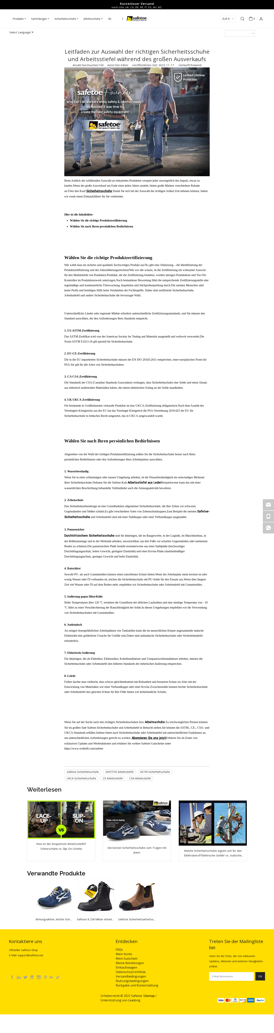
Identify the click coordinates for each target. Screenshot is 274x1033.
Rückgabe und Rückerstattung (137, 985)
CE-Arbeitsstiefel (113, 778)
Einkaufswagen (126, 967)
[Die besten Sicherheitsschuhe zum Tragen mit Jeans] (137, 822)
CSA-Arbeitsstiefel (140, 778)
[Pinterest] (45, 977)
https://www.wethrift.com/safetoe (83, 748)
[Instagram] (39, 977)
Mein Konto (124, 954)
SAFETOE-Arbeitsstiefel (119, 772)
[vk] (52, 977)
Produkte (18, 18)
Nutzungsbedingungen (132, 981)
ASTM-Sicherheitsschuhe (155, 772)
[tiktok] (59, 977)
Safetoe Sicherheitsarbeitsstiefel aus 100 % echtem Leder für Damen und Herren (137, 919)
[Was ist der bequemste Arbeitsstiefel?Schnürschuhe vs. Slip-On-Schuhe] (61, 820)
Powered (195, 65)
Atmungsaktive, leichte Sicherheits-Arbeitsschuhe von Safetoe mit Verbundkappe (54, 919)
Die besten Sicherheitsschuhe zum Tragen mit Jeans (137, 850)
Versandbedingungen (131, 976)
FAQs (119, 950)
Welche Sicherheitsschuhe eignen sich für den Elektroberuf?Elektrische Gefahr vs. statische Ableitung (213, 853)
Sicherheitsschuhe (65, 18)
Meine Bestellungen (130, 963)
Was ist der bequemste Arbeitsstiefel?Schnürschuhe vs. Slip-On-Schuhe (61, 846)
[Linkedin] (19, 977)
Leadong (134, 1000)
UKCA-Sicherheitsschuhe (81, 778)
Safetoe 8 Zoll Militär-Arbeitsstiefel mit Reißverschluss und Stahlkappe (95, 919)
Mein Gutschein (127, 958)
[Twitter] (25, 977)
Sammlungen (39, 18)
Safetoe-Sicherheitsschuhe (83, 772)
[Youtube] (32, 977)
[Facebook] (12, 977)
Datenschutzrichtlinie (131, 972)
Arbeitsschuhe (92, 18)
